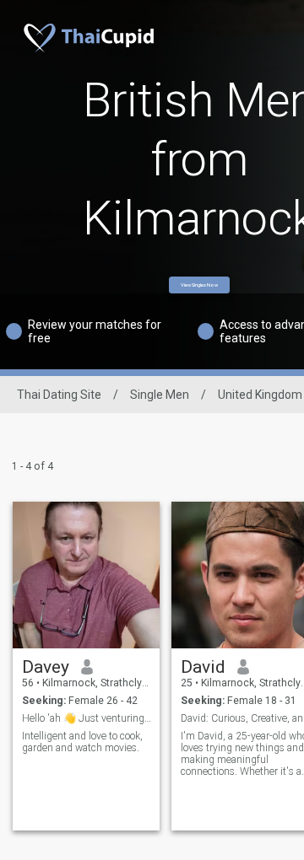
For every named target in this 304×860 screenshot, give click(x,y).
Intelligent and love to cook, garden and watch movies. (82, 742)
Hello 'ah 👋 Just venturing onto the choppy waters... (86, 718)
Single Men (159, 394)
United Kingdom (260, 394)
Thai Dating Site (59, 394)
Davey (45, 667)
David (203, 667)
